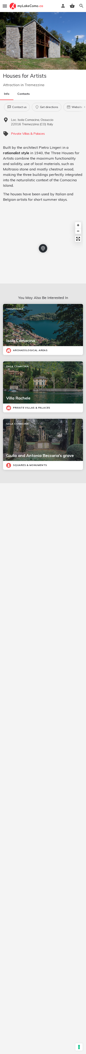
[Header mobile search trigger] (81, 5)
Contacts (23, 94)
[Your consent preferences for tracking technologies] (79, 1047)
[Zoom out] (78, 231)
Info (6, 94)
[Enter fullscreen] (78, 239)
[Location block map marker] (43, 248)
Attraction (11, 85)
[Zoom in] (78, 225)
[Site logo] (27, 6)
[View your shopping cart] (72, 5)
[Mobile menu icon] (5, 6)
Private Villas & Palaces (28, 133)
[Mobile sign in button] (63, 5)
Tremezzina (34, 85)
